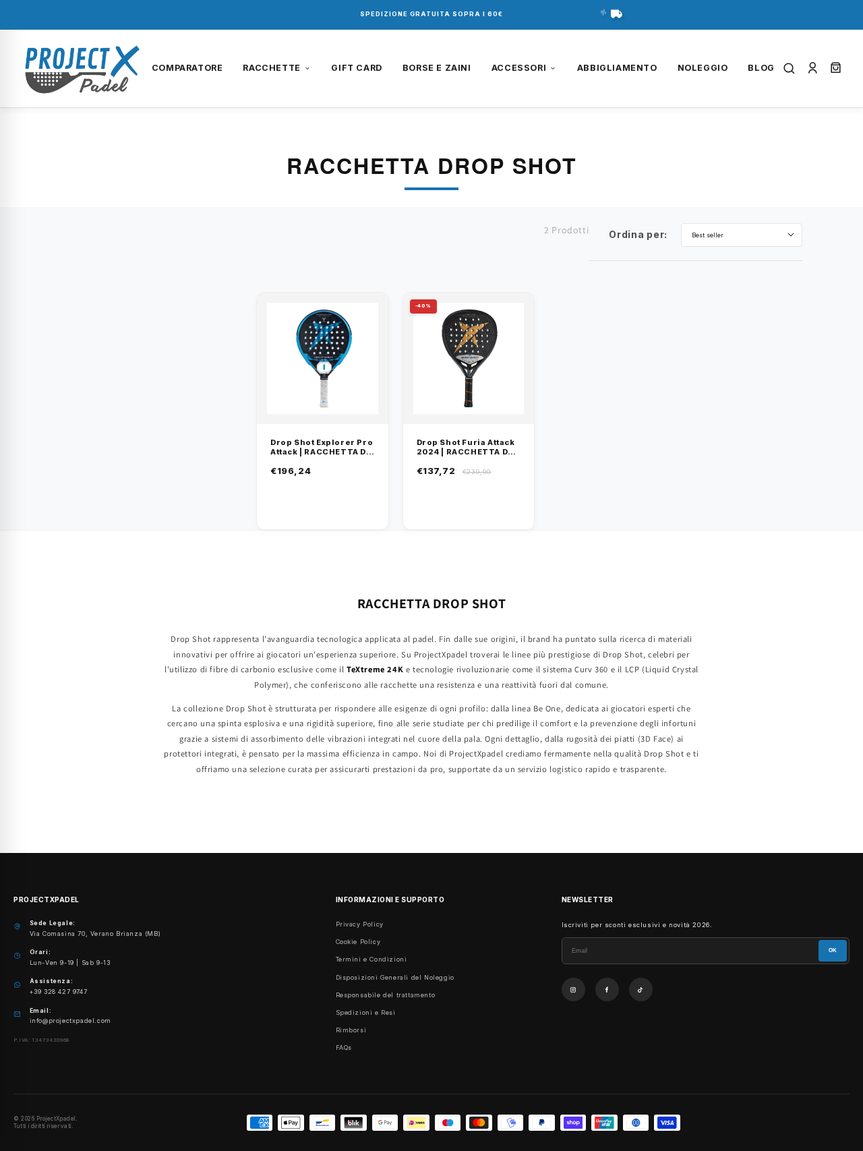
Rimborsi (351, 1030)
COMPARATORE (187, 68)
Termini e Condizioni (371, 959)
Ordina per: (638, 234)
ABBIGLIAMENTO (617, 68)
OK (833, 950)
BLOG (761, 68)
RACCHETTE (271, 68)
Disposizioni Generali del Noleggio (395, 977)
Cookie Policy (358, 941)
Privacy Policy (360, 924)
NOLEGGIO (703, 68)
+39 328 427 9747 (59, 991)
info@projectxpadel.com (70, 1020)
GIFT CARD (356, 68)
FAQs (344, 1047)
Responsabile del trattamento (386, 995)
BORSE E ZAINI (437, 68)
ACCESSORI (519, 68)
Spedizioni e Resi (366, 1012)
